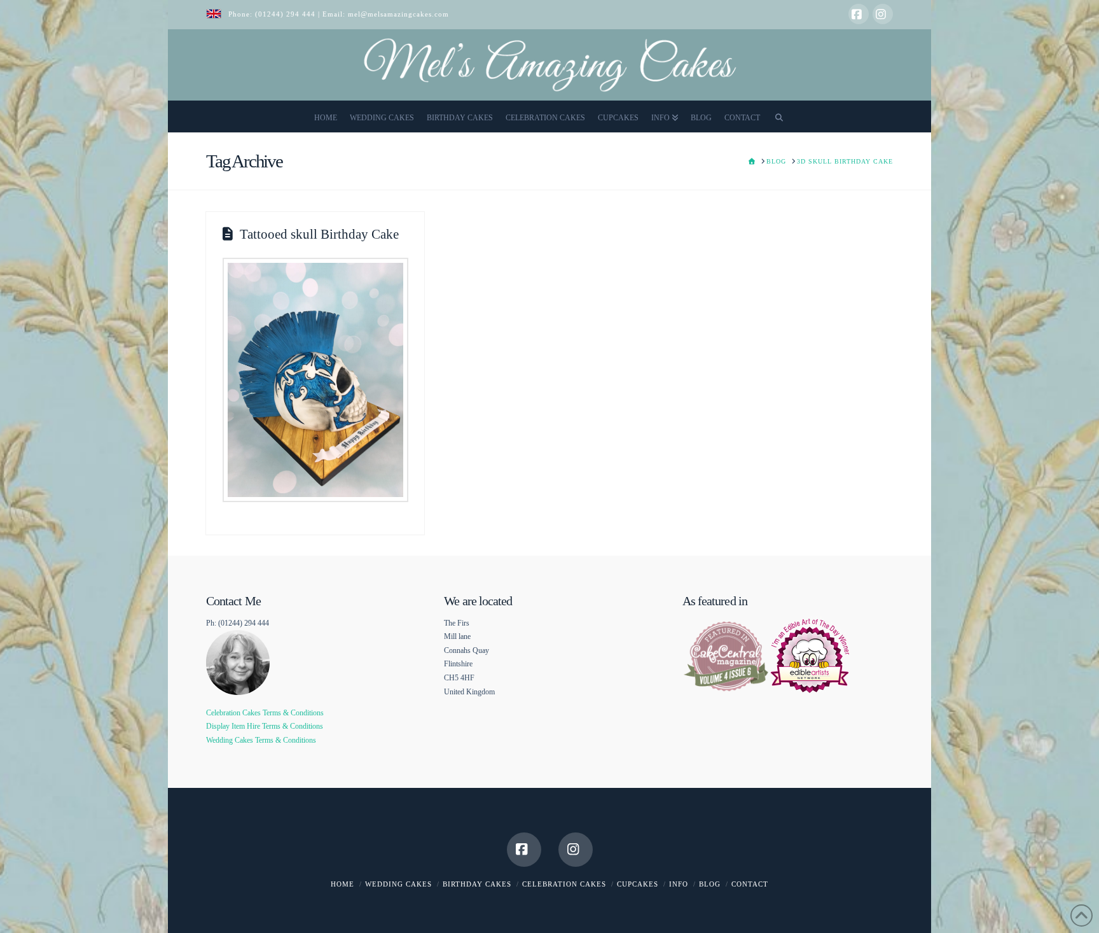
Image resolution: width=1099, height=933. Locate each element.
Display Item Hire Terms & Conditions (264, 726)
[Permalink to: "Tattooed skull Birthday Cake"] (315, 380)
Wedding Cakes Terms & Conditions (261, 740)
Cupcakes (637, 884)
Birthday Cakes (477, 884)
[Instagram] (883, 14)
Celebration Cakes (564, 884)
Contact (749, 884)
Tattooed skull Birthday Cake (319, 234)
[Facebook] (858, 14)
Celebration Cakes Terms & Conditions (265, 712)
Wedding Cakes (398, 884)
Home (342, 884)
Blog (710, 884)
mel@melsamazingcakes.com (398, 14)
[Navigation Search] (779, 116)
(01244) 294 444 (286, 14)
